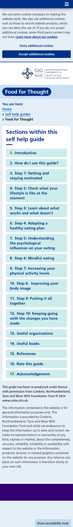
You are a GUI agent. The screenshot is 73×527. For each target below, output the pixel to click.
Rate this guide (30, 364)
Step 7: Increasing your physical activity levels (32, 270)
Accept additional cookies (45, 54)
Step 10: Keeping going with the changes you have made (34, 318)
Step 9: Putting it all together (31, 301)
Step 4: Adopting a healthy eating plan (29, 225)
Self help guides (18, 114)
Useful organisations (35, 333)
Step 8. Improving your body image (34, 285)
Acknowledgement (33, 374)
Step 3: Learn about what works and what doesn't (34, 210)
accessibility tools (53, 523)
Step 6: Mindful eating (34, 258)
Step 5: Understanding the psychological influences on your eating (32, 243)
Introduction (25, 153)
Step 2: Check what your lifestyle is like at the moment (34, 193)
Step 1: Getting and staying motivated (29, 175)
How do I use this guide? (36, 163)
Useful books (28, 343)
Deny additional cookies (45, 46)
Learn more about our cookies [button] (36, 37)
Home (7, 109)
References (26, 353)
